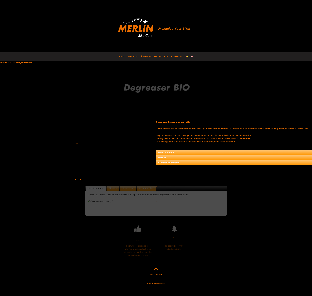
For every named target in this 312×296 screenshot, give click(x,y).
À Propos (146, 56)
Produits (133, 56)
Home (121, 56)
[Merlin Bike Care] (156, 36)
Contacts (177, 56)
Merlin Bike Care (155, 283)
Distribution (161, 56)
